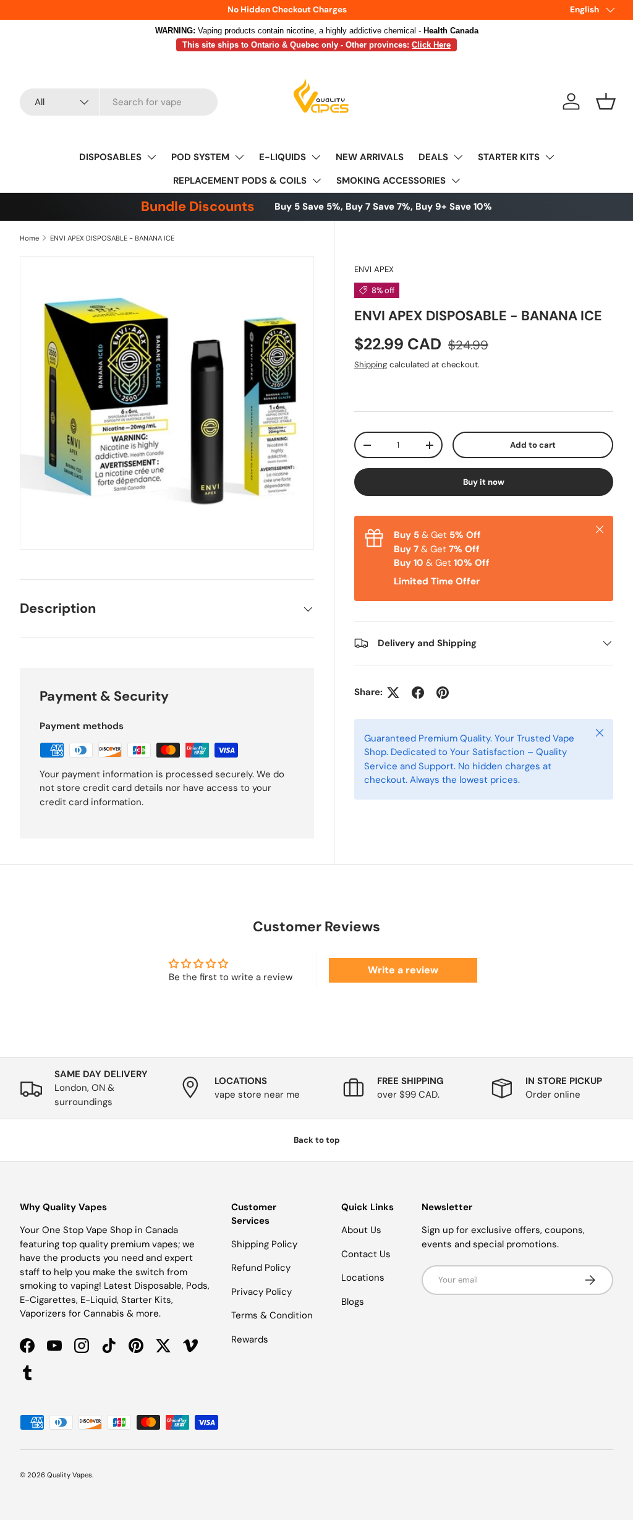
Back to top (317, 1140)
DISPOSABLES (110, 157)
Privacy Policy (261, 1292)
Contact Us (366, 1254)
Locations (362, 1277)
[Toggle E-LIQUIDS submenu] (315, 157)
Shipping (370, 364)
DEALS (433, 157)
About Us (361, 1230)
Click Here (431, 44)
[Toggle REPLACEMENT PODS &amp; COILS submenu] (316, 180)
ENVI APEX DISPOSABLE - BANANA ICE (112, 238)
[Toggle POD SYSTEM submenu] (239, 157)
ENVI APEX (374, 269)
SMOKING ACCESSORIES (391, 180)
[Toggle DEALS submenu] (458, 157)
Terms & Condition (272, 1315)
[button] (605, 101)
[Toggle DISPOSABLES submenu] (151, 157)
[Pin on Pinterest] (442, 692)
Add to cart (533, 445)
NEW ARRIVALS (370, 157)
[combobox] (119, 102)
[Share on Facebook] (418, 692)
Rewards (249, 1339)
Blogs (352, 1302)
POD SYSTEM (200, 157)
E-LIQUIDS (282, 157)
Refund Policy (261, 1268)
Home (29, 238)
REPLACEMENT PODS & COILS (240, 180)
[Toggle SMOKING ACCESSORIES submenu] (455, 180)
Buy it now (483, 482)
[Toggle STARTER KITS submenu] (549, 157)
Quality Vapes (69, 1475)
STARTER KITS (509, 157)
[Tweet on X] (393, 692)
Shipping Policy (264, 1244)
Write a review (403, 969)
